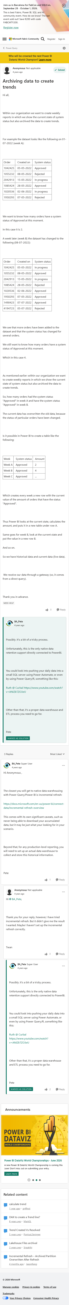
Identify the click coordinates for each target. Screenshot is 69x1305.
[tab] (33, 1180)
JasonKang (31, 1264)
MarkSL (27, 1221)
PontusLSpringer (32, 1234)
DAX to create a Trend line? (24, 1217)
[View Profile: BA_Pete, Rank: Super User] (7, 765)
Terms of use (49, 1286)
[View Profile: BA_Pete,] (9, 623)
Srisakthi (28, 1247)
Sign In (61, 38)
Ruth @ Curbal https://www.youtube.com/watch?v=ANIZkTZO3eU (28, 1038)
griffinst (26, 1208)
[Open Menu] (64, 48)
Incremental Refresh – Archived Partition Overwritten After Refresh (32, 1257)
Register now (11, 27)
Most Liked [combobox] (57, 754)
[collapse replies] (34, 760)
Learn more (45, 59)
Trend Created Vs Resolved (24, 1230)
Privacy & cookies (31, 1286)
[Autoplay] (29, 1180)
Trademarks (8, 1293)
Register (51, 38)
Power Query (11, 48)
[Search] (43, 39)
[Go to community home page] (24, 39)
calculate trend (17, 1204)
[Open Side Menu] (4, 38)
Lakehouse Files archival (23, 1243)
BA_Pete (18, 621)
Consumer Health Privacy (46, 1298)
